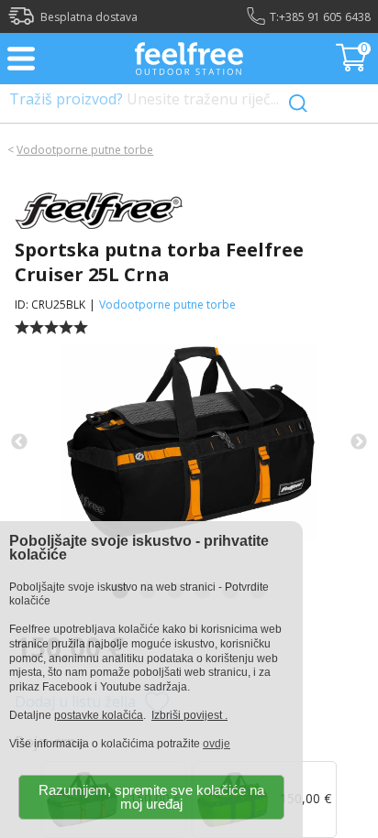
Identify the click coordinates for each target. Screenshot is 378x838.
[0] (353, 66)
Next (359, 442)
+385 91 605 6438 (325, 17)
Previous (19, 442)
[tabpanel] (189, 442)
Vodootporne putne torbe (85, 150)
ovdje (216, 743)
